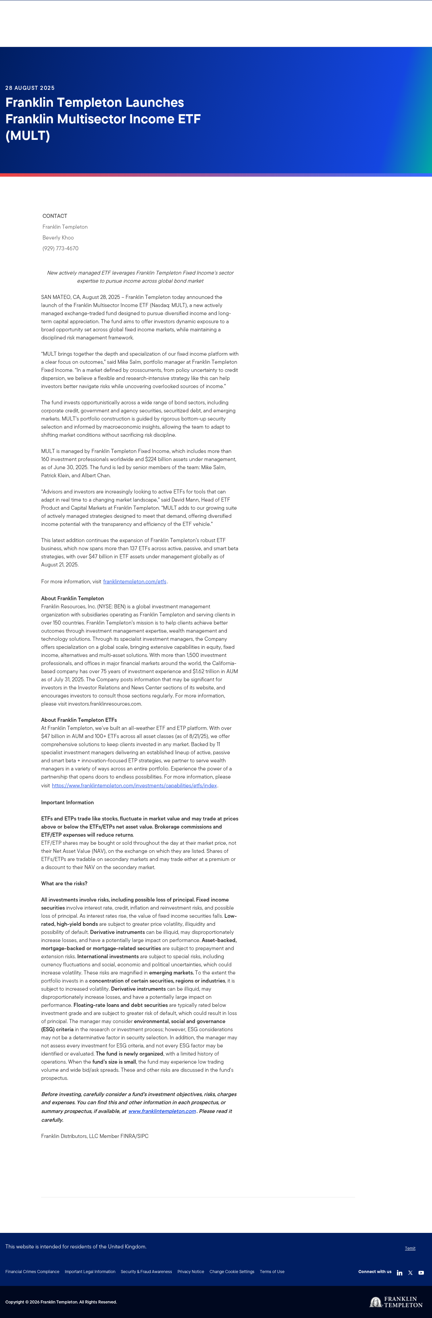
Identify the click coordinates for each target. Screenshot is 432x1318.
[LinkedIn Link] (399, 1271)
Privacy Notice (191, 1271)
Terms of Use (272, 1271)
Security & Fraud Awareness (146, 1271)
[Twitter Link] (410, 1271)
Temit (410, 1248)
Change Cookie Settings (232, 1271)
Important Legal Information (90, 1271)
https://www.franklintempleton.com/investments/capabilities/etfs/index (134, 785)
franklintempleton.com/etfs (134, 581)
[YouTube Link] (421, 1271)
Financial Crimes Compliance (32, 1271)
